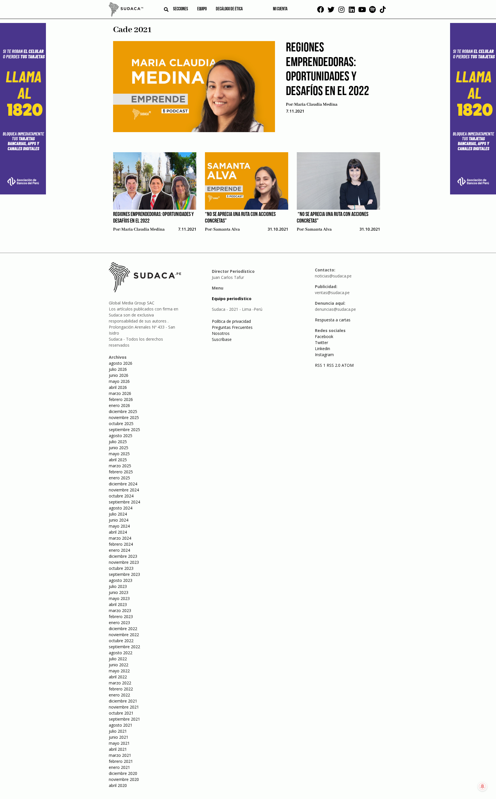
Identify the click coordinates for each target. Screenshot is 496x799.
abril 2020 (118, 785)
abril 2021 (118, 749)
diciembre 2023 (123, 556)
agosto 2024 (120, 508)
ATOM (348, 365)
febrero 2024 (121, 544)
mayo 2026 (119, 381)
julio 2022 (118, 658)
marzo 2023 (120, 610)
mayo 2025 (119, 453)
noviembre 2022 (124, 634)
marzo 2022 (120, 683)
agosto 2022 (120, 652)
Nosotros (221, 333)
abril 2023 (118, 604)
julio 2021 (118, 731)
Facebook (324, 336)
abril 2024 (118, 532)
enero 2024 (119, 550)
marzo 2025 (120, 465)
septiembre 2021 (124, 719)
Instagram (324, 354)
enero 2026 (119, 405)
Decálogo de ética (229, 9)
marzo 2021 (120, 755)
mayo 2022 (119, 670)
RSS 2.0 (333, 365)
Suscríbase (222, 339)
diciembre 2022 (123, 628)
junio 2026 (118, 375)
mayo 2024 (119, 526)
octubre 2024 (121, 496)
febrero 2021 (121, 761)
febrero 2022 (121, 689)
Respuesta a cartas (332, 320)
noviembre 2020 (124, 779)
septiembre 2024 (124, 502)
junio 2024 (118, 520)
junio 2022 (118, 664)
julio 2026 (118, 369)
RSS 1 (321, 365)
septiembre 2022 (124, 646)
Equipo (202, 9)
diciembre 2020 (123, 773)
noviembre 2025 (124, 417)
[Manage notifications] (482, 786)
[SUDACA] (126, 10)
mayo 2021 (119, 743)
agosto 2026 (120, 363)
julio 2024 (118, 514)
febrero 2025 (121, 471)
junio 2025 (118, 447)
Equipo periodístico (231, 298)
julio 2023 (118, 586)
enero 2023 (119, 622)
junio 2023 (118, 592)
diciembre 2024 (123, 484)
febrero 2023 (121, 616)
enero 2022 (119, 695)
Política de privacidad (231, 321)
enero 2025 (119, 477)
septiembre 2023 (124, 574)
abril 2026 (118, 387)
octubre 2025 (121, 423)
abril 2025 (118, 459)
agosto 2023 (120, 580)
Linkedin (322, 348)
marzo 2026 (120, 393)
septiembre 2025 (124, 429)
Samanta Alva (226, 229)
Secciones (180, 9)
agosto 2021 (120, 725)
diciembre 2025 (123, 411)
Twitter (321, 342)
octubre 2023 (121, 568)
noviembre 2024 (124, 490)
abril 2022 (118, 677)
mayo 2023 (119, 598)
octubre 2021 (121, 713)
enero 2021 (119, 767)
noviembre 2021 (124, 707)
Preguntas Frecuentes (232, 327)
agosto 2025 (120, 435)
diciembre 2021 (123, 701)
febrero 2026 (121, 399)
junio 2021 (118, 737)
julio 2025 (118, 441)
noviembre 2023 (124, 562)
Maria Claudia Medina (316, 104)
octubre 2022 (121, 640)
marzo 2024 (120, 538)
